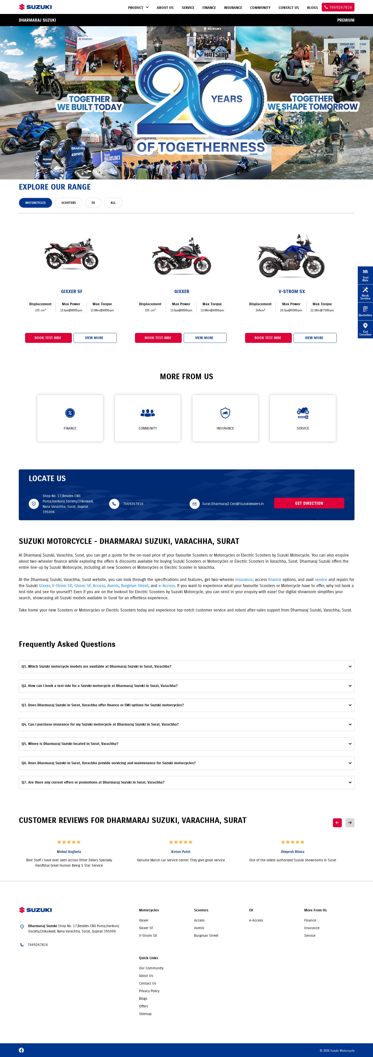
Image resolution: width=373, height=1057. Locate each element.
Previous (337, 822)
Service (309, 935)
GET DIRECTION (309, 502)
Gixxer (44, 585)
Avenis (113, 585)
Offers (143, 1006)
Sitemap (145, 1014)
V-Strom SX (62, 585)
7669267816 (133, 503)
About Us (146, 975)
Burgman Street (134, 585)
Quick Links (148, 958)
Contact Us (147, 983)
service (321, 579)
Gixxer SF (82, 585)
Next (350, 822)
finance (274, 579)
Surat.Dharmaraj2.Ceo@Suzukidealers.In (233, 503)
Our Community (151, 968)
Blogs (143, 998)
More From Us (315, 910)
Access (99, 585)
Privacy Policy (149, 991)
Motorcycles (149, 910)
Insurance (311, 928)
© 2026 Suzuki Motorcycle (337, 1050)
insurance (244, 579)
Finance (310, 920)
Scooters (201, 910)
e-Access (167, 585)
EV (251, 910)
